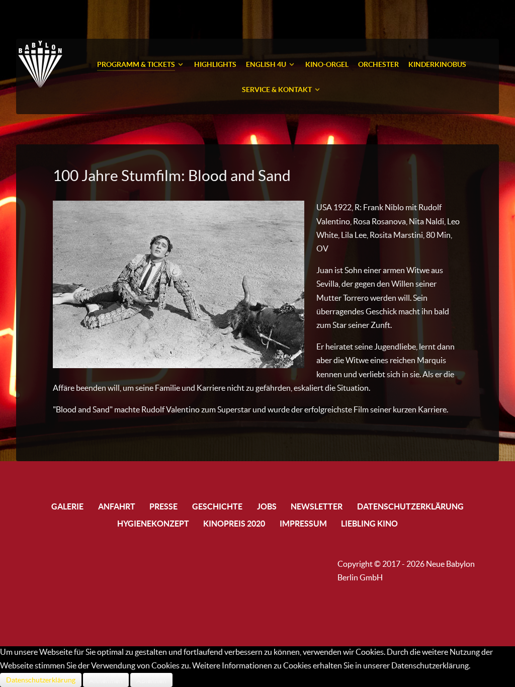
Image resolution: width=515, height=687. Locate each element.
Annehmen (106, 680)
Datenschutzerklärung (40, 680)
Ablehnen (151, 680)
